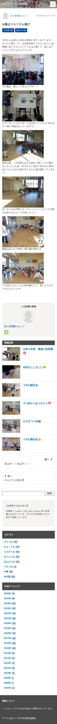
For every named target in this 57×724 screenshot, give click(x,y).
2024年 (7, 603)
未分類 (7, 576)
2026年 (7, 593)
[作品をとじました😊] (24, 378)
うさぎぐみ (8, 30)
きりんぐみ (9, 557)
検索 (49, 493)
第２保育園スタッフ (19, 16)
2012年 (7, 663)
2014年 (7, 653)
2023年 (7, 608)
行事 (6, 571)
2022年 (7, 613)
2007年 (7, 688)
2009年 (7, 678)
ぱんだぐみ (21, 30)
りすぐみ (8, 566)
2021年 (7, 618)
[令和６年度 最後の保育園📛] (28, 360)
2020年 (7, 623)
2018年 (7, 633)
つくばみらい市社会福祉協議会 (16, 708)
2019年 (7, 628)
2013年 (7, 658)
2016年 (7, 643)
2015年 (7, 648)
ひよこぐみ (9, 547)
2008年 (7, 683)
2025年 (7, 598)
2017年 (7, 638)
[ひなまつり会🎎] (21, 432)
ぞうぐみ (8, 542)
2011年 (7, 668)
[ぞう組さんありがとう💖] (26, 414)
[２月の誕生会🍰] (21, 450)
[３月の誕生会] (20, 396)
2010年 (7, 673)
